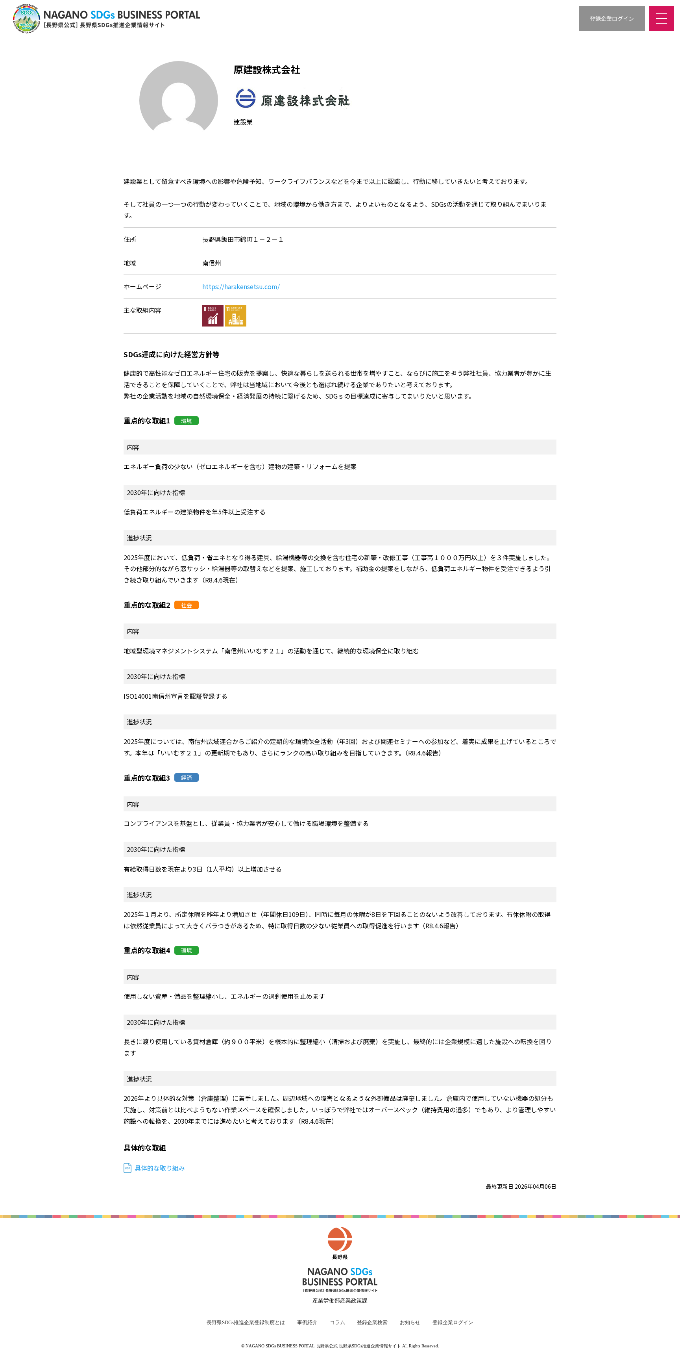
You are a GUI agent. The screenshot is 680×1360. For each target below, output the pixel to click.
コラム (337, 1322)
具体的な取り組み (160, 1168)
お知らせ (410, 1322)
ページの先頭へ (664, 1344)
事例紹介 (307, 1322)
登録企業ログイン (452, 1322)
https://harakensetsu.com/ (241, 286)
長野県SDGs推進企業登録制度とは (246, 1322)
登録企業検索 (372, 1322)
